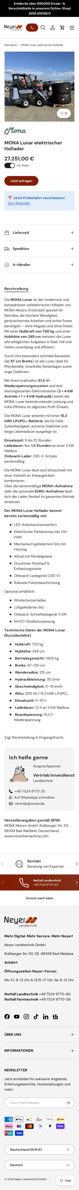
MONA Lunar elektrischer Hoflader (42, 45)
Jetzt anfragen (21, 181)
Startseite (10, 45)
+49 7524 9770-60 (55, 994)
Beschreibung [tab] (16, 288)
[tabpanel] (39, 518)
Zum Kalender (19, 203)
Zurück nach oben (39, 898)
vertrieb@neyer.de (30, 803)
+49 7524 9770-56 (55, 999)
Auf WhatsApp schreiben (34, 797)
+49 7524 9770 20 (30, 791)
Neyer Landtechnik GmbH (30, 1179)
